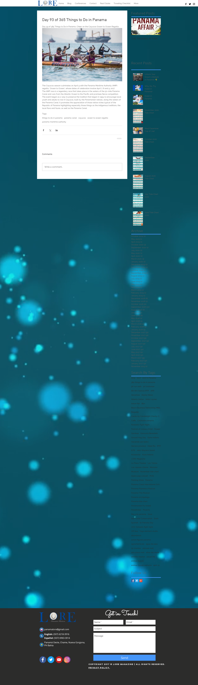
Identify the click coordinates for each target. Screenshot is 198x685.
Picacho (146, 510)
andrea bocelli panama (141, 565)
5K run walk (136, 386)
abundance (136, 535)
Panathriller (136, 510)
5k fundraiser (148, 386)
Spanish (134, 523)
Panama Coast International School (146, 484)
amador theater (138, 557)
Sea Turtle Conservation (141, 518)
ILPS (133, 450)
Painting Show (137, 480)
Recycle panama (138, 514)
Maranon (153, 467)
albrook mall (148, 548)
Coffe (133, 420)
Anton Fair (135, 403)
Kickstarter (136, 455)
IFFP (159, 446)
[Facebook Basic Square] (132, 580)
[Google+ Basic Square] (140, 580)
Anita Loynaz (151, 399)
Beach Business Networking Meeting (146, 408)
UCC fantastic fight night (142, 527)
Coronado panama (145, 420)
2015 (133, 378)
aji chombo (136, 548)
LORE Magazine (138, 459)
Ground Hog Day (138, 437)
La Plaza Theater (138, 463)
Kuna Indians (147, 455)
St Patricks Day (146, 523)
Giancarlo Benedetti (149, 433)
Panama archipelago (140, 497)
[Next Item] (156, 27)
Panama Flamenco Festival (143, 488)
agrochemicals (137, 544)
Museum (135, 471)
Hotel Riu (151, 446)
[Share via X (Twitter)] (50, 130)
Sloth (156, 518)
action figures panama (141, 540)
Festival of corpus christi (142, 429)
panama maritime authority (54, 122)
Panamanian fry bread (141, 506)
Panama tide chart (139, 501)
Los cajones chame (139, 467)
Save (150, 514)
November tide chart (149, 471)
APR (152, 391)
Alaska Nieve (147, 395)
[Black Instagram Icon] (194, 4)
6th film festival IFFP (140, 391)
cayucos (82, 118)
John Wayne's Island (146, 450)
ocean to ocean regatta (97, 118)
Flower (157, 429)
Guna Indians (153, 437)
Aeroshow (135, 395)
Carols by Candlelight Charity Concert (146, 416)
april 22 (156, 565)
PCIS (152, 476)
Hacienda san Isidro (139, 442)
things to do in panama (52, 118)
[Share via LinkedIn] (56, 130)
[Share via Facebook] (43, 130)
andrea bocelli (137, 561)
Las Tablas (152, 463)
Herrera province (138, 446)
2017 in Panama (149, 378)
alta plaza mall (137, 552)
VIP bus (134, 531)
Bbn (143, 403)
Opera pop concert (139, 476)
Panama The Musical (140, 493)
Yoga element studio (149, 531)
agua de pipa (152, 544)
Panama (149, 480)
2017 (139, 378)
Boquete (135, 412)
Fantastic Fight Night (140, 425)
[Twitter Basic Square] (136, 580)
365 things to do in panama (143, 382)
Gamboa (135, 433)
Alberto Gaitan (137, 399)
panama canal (70, 118)
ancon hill (151, 557)
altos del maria (152, 552)
